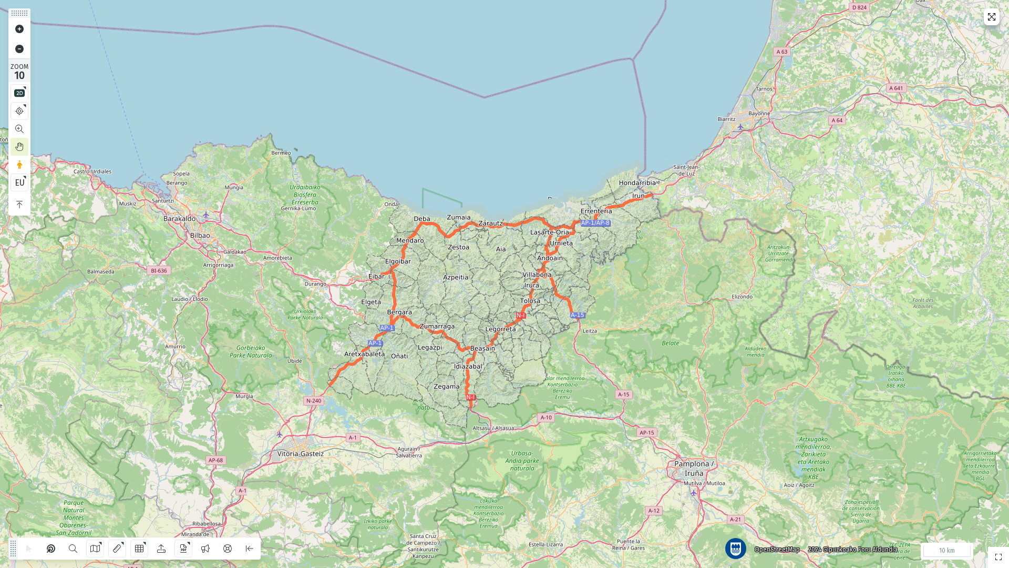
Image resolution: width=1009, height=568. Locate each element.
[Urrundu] (19, 49)
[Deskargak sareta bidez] (139, 548)
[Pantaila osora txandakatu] (992, 16)
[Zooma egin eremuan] (19, 129)
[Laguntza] (227, 548)
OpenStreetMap (777, 549)
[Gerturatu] (19, 29)
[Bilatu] (73, 548)
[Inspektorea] (51, 548)
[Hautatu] (29, 548)
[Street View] (19, 165)
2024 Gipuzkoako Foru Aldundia (853, 549)
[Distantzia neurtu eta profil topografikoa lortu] (117, 548)
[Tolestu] (19, 205)
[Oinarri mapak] (95, 548)
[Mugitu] (19, 147)
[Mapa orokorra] (998, 557)
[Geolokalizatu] (19, 111)
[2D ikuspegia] (19, 93)
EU (20, 183)
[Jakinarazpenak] (205, 548)
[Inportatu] (161, 548)
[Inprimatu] (183, 548)
